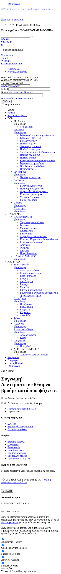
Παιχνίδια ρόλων (28, 253)
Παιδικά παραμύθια (30, 155)
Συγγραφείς (13, 444)
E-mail (4, 89)
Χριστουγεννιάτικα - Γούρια (34, 354)
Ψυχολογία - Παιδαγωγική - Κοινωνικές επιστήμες (34, 193)
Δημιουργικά (26, 230)
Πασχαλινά (19, 340)
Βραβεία (18, 202)
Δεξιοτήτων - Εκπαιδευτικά (33, 236)
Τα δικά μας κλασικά (30, 146)
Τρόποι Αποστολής (17, 455)
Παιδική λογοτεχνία (30, 149)
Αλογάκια (25, 245)
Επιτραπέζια (26, 233)
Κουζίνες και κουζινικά (31, 242)
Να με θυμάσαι (12, 104)
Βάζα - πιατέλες (28, 275)
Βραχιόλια (25, 309)
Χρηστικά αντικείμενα (31, 273)
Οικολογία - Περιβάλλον (32, 166)
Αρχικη (11, 112)
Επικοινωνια (14, 366)
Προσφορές (19, 208)
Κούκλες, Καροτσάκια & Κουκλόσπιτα (39, 239)
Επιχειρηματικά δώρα (31, 290)
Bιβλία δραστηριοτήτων (32, 163)
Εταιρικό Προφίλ (16, 441)
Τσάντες (18, 318)
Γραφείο (24, 278)
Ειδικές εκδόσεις (28, 200)
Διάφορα (24, 250)
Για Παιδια (19, 129)
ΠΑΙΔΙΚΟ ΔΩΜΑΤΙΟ (25, 256)
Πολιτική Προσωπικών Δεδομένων (26, 481)
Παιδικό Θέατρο (28, 157)
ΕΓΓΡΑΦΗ (7, 491)
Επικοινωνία (14, 4)
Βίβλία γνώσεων (28, 140)
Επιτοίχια (24, 284)
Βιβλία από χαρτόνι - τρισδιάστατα (37, 135)
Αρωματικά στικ (28, 335)
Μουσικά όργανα (28, 228)
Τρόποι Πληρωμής (17, 453)
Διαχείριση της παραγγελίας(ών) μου (19, 79)
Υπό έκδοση (26, 126)
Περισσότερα (28, 169)
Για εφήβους (20, 171)
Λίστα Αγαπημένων (17, 71)
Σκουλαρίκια (26, 306)
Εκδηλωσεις (14, 357)
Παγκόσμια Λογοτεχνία (31, 188)
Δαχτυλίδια (25, 315)
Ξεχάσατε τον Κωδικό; (21, 92)
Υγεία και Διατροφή (29, 197)
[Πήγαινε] (32, 83)
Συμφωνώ (6, 571)
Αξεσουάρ (19, 323)
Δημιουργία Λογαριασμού (20, 426)
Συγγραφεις (13, 360)
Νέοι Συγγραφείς (16, 450)
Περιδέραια (26, 304)
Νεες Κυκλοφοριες (17, 115)
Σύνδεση (5, 86)
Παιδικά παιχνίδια (23, 216)
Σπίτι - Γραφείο (21, 264)
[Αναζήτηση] (31, 36)
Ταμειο (4, 58)
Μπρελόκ (25, 287)
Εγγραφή (15, 86)
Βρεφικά (24, 225)
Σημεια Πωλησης (16, 363)
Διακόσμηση (26, 281)
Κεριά (23, 337)
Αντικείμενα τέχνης (29, 270)
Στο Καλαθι (7, 55)
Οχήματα (24, 247)
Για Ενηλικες (20, 180)
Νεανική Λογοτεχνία (30, 177)
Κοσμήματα (20, 298)
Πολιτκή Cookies (9, 522)
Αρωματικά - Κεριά (23, 329)
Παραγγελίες (14, 69)
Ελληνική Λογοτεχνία (31, 185)
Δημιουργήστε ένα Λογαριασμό (17, 98)
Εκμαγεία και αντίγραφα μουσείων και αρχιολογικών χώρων (39, 294)
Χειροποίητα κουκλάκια (32, 222)
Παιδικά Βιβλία (28, 143)
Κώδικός (5, 92)
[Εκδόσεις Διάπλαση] (12, 19)
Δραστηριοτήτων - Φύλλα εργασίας (37, 152)
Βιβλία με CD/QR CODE (33, 138)
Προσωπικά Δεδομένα (19, 458)
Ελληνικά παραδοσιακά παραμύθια (37, 160)
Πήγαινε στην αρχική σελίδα (22, 408)
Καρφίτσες (25, 312)
